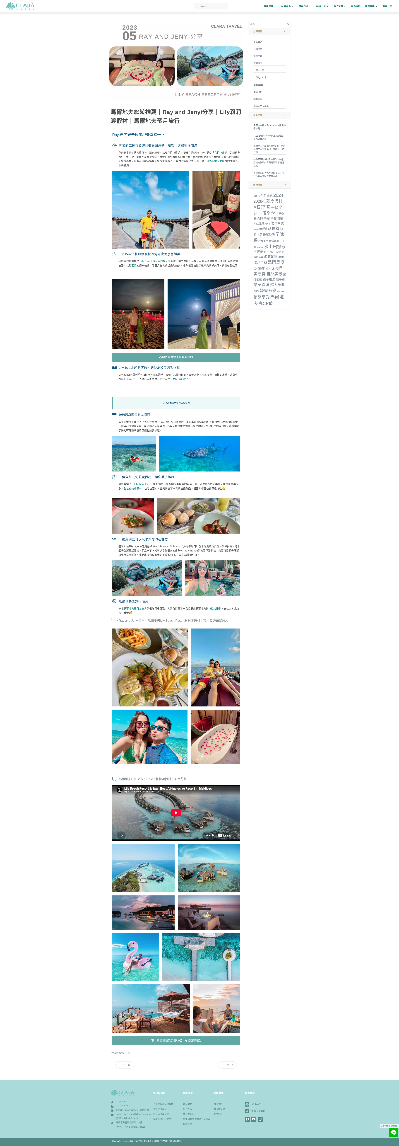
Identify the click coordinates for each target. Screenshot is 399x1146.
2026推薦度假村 (267, 201)
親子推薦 (269, 279)
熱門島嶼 (276, 262)
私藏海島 (286, 6)
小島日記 (257, 41)
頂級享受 (261, 297)
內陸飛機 (263, 218)
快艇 (275, 228)
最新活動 (356, 6)
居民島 (256, 229)
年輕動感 (265, 229)
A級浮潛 (261, 207)
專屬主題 (268, 6)
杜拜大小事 (258, 70)
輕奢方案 (268, 290)
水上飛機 (272, 246)
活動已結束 (258, 84)
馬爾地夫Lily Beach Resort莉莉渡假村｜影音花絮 (153, 779)
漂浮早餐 (260, 262)
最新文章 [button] (257, 115)
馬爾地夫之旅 (217, 161)
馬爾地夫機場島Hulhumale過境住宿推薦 (269, 127)
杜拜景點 (263, 241)
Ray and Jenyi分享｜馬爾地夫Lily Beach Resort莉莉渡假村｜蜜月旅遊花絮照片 (173, 620)
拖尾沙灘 (269, 234)
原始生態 (259, 223)
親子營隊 (338, 6)
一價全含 (266, 213)
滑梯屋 (281, 257)
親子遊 (280, 279)
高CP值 (266, 303)
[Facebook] (247, 1119)
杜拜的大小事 (260, 77)
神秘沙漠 (303, 6)
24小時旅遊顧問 (389, 1125)
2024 (278, 195)
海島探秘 (257, 91)
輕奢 (256, 291)
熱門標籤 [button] (257, 185)
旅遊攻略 (370, 6)
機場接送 (260, 247)
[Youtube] (253, 1119)
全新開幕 (277, 218)
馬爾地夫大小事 (261, 106)
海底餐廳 (270, 256)
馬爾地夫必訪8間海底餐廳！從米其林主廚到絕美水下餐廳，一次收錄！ (269, 149)
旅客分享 (387, 6)
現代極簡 (259, 268)
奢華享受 (277, 223)
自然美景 (274, 274)
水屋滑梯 (269, 252)
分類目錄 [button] (257, 31)
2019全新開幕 (263, 195)
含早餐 (267, 224)
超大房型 (277, 284)
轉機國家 (257, 98)
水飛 (278, 252)
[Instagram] (260, 1119)
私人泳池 (271, 268)
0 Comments (117, 1052)
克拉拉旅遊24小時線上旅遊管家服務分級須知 (268, 137)
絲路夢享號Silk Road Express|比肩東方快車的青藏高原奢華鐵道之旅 (269, 162)
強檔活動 (257, 48)
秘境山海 (321, 6)
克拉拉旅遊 (220, 152)
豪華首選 (261, 284)
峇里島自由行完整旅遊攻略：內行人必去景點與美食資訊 (268, 174)
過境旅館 (280, 291)
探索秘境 (257, 55)
